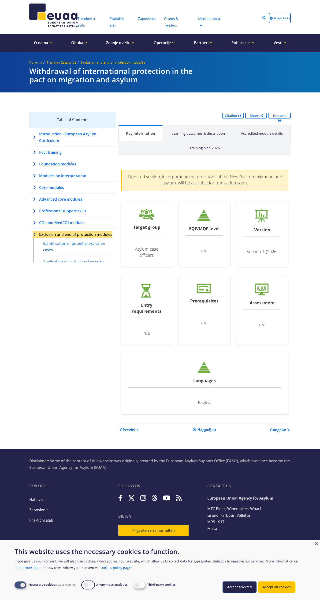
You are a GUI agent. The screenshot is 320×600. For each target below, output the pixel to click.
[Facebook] (120, 497)
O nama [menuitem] (41, 42)
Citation (231, 115)
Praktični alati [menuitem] (117, 21)
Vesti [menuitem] (278, 42)
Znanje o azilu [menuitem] (118, 42)
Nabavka (37, 499)
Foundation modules (57, 164)
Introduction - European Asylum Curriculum (67, 137)
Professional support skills (62, 211)
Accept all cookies (277, 587)
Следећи (278, 429)
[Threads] (154, 497)
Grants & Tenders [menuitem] (171, 21)
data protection (27, 568)
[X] (131, 497)
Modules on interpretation (62, 175)
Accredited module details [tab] (262, 133)
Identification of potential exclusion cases (74, 246)
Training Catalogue (61, 62)
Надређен (206, 429)
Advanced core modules (60, 199)
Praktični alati (41, 520)
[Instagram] (143, 497)
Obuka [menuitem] (77, 42)
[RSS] (179, 497)
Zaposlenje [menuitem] (147, 18)
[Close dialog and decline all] (316, 543)
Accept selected (239, 587)
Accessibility (281, 18)
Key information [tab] (140, 133)
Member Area (209, 18)
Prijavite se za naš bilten (153, 530)
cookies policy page (115, 568)
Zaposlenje (38, 509)
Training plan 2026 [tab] (205, 147)
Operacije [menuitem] (163, 42)
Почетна (35, 62)
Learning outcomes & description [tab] (198, 133)
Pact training (50, 152)
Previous (130, 429)
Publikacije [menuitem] (241, 42)
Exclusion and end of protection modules (113, 62)
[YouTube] (167, 497)
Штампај (279, 115)
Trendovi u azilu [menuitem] (86, 21)
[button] (264, 18)
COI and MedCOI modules (62, 222)
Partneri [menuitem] (201, 42)
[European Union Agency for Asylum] (51, 15)
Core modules (51, 187)
